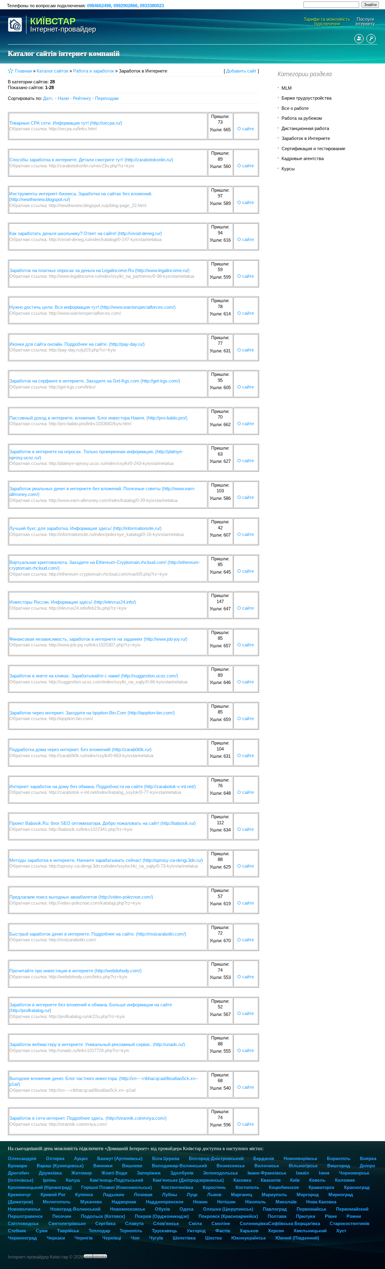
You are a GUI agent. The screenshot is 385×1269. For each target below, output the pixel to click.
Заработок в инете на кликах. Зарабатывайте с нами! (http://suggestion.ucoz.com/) (93, 675)
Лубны (169, 1194)
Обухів (162, 1209)
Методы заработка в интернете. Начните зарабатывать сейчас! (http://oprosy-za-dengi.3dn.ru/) (106, 860)
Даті (47, 98)
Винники (102, 1165)
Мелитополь (57, 1201)
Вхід (371, 38)
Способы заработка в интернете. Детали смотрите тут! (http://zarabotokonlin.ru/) (91, 159)
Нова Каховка (321, 1201)
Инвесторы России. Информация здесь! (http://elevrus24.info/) (72, 602)
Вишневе (132, 1165)
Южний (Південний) (297, 1237)
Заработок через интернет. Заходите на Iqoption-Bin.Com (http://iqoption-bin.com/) (92, 712)
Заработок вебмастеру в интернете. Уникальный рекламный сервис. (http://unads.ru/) (97, 1044)
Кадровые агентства (303, 158)
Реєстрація (359, 38)
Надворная (124, 1201)
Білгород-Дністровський (216, 1158)
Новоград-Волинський (75, 1209)
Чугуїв (156, 1237)
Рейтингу (82, 98)
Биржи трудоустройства (306, 98)
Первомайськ (311, 1209)
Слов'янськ (166, 1223)
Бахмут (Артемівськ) (120, 1158)
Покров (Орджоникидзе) (162, 1216)
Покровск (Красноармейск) (228, 1216)
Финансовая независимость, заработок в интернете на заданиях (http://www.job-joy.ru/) (98, 639)
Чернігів (84, 1237)
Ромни (353, 1216)
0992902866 (125, 5)
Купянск (84, 1194)
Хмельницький (310, 1230)
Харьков (249, 1230)
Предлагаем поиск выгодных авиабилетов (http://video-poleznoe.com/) (81, 896)
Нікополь (255, 1201)
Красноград (357, 1187)
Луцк (192, 1194)
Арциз (81, 1158)
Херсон (276, 1230)
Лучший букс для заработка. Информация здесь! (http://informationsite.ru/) (85, 528)
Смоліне (220, 1223)
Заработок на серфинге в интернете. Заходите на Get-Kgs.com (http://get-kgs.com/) (94, 380)
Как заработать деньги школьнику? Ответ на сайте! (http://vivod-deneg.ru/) (85, 233)
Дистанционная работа (305, 128)
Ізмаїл (302, 1172)
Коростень (214, 1187)
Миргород (308, 1194)
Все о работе (295, 108)
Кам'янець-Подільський (116, 1180)
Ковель (317, 1180)
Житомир (81, 1172)
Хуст (341, 1230)
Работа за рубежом (302, 118)
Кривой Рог (53, 1194)
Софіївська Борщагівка (294, 1223)
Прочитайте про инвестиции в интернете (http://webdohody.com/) (75, 970)
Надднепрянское (164, 1201)
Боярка (368, 1158)
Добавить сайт (241, 70)
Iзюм (324, 1172)
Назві (63, 98)
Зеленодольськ (220, 1172)
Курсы (288, 168)
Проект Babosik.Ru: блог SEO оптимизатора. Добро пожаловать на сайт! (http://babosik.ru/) (102, 823)
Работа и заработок (93, 70)
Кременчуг (19, 1194)
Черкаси (56, 1237)
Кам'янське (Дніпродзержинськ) (188, 1180)
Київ (295, 1180)
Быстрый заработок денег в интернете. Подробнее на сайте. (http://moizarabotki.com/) (97, 933)
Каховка (242, 1180)
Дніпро (367, 1165)
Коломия (345, 1180)
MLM (287, 88)
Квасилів (271, 1180)
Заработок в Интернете (306, 138)
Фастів (222, 1230)
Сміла (195, 1223)
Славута (134, 1223)
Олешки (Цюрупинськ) (228, 1209)
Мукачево (91, 1201)
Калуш (73, 1180)
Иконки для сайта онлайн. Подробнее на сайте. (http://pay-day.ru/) (77, 344)
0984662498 (99, 5)
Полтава (277, 1216)
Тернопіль (131, 1230)
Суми (42, 1230)
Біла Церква (165, 1158)
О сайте (245, 128)
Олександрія (22, 1158)
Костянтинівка (177, 1187)
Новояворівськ (300, 1158)
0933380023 (152, 5)
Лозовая (143, 1194)
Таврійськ (68, 1230)
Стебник (17, 1230)
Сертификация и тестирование (313, 148)
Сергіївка (105, 1223)
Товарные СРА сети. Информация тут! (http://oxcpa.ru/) (65, 122)
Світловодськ (23, 1223)
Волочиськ (266, 1165)
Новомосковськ (127, 1209)
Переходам (107, 98)
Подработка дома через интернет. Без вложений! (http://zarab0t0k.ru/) (80, 749)
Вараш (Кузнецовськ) (60, 1165)
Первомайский (352, 1209)
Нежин (200, 1201)
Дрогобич (18, 1172)
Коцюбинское (284, 1187)
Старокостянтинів (349, 1223)
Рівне (331, 1216)
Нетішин (226, 1201)
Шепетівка (184, 1237)
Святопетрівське (67, 1223)
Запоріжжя (149, 1172)
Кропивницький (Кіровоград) (40, 1187)
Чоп (135, 1237)
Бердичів (263, 1158)
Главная (23, 70)
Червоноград (22, 1237)
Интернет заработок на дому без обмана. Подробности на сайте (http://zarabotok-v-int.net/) (102, 786)
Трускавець (164, 1230)
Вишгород (338, 1165)
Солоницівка (254, 1223)
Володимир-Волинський (179, 1165)
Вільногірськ (303, 1165)
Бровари (17, 1165)
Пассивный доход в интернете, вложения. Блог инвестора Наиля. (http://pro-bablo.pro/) (98, 417)
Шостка (213, 1237)
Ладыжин (113, 1194)
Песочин (61, 1216)
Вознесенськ (231, 1165)
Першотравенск (25, 1216)
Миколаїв (286, 1201)
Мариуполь (274, 1194)
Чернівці (111, 1237)
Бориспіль (338, 1158)
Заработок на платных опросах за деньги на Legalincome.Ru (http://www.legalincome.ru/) (99, 270)
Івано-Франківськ (267, 1172)
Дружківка (50, 1172)
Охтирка (55, 1158)
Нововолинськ (24, 1209)
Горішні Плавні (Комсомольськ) (116, 1187)
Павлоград (275, 1209)
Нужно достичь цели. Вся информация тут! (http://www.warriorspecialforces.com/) (92, 307)
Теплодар (99, 1230)
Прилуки (305, 1216)
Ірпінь (49, 1180)
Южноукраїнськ (248, 1237)
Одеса (186, 1209)
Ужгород (196, 1230)
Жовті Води (114, 1172)
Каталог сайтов (52, 70)
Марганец (241, 1194)
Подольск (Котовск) (103, 1216)
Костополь (247, 1187)
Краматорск (321, 1187)
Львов (214, 1194)
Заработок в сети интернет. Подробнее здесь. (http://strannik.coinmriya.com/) (88, 1118)
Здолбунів (181, 1172)
